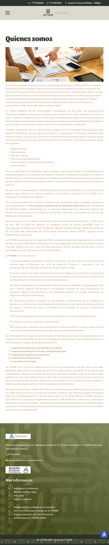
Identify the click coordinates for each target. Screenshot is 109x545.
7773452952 (55, 3)
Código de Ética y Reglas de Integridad (34, 507)
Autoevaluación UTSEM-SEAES (30, 517)
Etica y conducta (22, 499)
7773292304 (37, 3)
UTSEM (68, 539)
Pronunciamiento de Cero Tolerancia (33, 514)
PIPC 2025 (19, 495)
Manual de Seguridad (25, 491)
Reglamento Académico (26, 488)
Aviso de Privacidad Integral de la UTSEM (36, 510)
